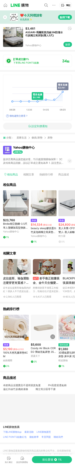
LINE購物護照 (44, 431)
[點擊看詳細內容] (16, 203)
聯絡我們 (58, 436)
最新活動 (29, 431)
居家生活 (22, 137)
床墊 (50, 137)
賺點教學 (34, 436)
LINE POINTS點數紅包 (15, 436)
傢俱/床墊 (37, 137)
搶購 (67, 44)
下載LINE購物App (12, 431)
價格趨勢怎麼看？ (18, 115)
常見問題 (46, 436)
